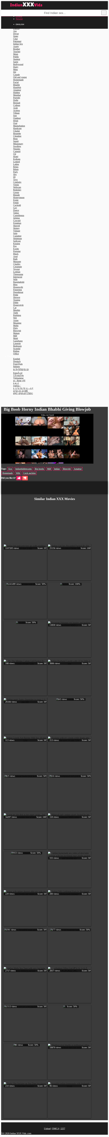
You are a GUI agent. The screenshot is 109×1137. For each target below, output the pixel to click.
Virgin (16, 185)
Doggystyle (18, 305)
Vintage (16, 231)
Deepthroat (18, 292)
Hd (14, 72)
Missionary (18, 144)
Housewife (18, 287)
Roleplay (17, 190)
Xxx (10, 469)
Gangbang (18, 341)
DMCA (55, 1128)
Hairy (15, 67)
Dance (16, 210)
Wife (15, 279)
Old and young (20, 77)
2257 (63, 1128)
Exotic (16, 249)
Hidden (16, 92)
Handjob (17, 87)
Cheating (17, 136)
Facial (16, 82)
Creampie (17, 266)
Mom (15, 54)
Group (16, 192)
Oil (14, 154)
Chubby (16, 264)
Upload (47, 1128)
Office (16, 353)
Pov (15, 246)
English (16, 359)
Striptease (17, 238)
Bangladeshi (18, 282)
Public (16, 56)
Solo (15, 233)
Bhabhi (16, 85)
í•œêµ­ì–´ (17, 386)
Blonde (16, 195)
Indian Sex (18, 44)
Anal (15, 256)
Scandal (16, 348)
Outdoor (17, 118)
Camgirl (16, 151)
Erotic (16, 200)
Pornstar (17, 251)
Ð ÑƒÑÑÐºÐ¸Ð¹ (21, 369)
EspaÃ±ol (17, 373)
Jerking (16, 218)
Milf (15, 336)
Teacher (16, 51)
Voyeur (16, 269)
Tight (15, 313)
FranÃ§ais (18, 364)
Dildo (15, 302)
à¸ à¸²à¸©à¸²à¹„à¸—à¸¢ (23, 388)
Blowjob (17, 330)
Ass (15, 31)
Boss (15, 138)
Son (15, 115)
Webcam (17, 187)
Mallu (15, 325)
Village (16, 113)
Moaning (17, 323)
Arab (15, 108)
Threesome (18, 274)
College (16, 105)
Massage (17, 261)
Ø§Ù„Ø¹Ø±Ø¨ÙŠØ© (23, 393)
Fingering (17, 289)
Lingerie (17, 343)
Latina (16, 164)
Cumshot (17, 236)
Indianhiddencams (23, 469)
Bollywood (18, 64)
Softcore (17, 241)
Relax (15, 167)
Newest (19, 19)
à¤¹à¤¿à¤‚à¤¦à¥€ (20, 391)
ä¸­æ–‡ (16, 383)
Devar (16, 33)
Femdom (17, 223)
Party (15, 172)
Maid (15, 338)
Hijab (15, 120)
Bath (15, 259)
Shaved (16, 225)
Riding (16, 351)
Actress (16, 110)
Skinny (16, 228)
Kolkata (16, 159)
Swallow (17, 146)
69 (14, 177)
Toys (15, 179)
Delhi (15, 100)
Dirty (15, 328)
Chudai (16, 131)
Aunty (16, 46)
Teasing (16, 300)
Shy (15, 174)
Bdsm (15, 169)
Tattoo (16, 213)
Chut (15, 39)
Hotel (15, 156)
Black (15, 254)
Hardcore (17, 128)
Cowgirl (17, 220)
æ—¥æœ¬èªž (19, 380)
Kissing (16, 243)
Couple (16, 74)
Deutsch (17, 361)
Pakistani (17, 41)
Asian (15, 320)
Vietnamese (18, 378)
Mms (15, 69)
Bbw (15, 284)
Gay (15, 208)
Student (16, 59)
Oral (15, 123)
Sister (15, 36)
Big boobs (39, 469)
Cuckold (17, 205)
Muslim (16, 310)
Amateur (17, 90)
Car (14, 307)
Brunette (17, 133)
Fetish (16, 202)
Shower (16, 297)
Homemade (18, 80)
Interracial (17, 277)
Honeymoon (18, 197)
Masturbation (19, 126)
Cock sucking (29, 473)
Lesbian (16, 272)
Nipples (16, 149)
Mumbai (17, 95)
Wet (15, 318)
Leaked (16, 161)
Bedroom (17, 346)
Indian (57, 469)
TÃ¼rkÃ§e (18, 375)
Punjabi (16, 97)
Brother (16, 49)
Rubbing (17, 315)
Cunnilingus (18, 215)
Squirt (16, 141)
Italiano (16, 366)
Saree (15, 62)
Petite (15, 295)
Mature (16, 333)
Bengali (16, 103)
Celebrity (17, 182)
